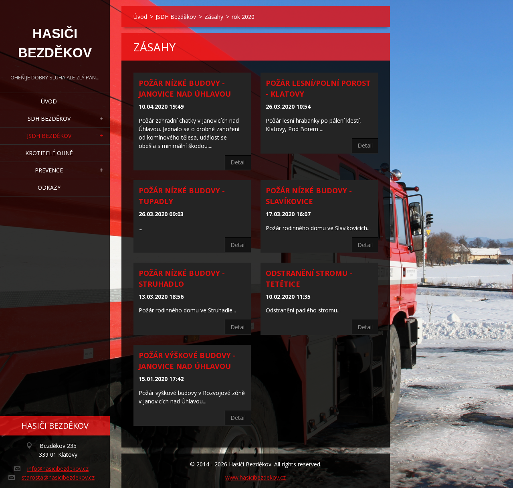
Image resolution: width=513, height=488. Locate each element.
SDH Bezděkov (49, 118)
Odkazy (49, 187)
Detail (238, 162)
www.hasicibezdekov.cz (255, 477)
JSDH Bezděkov (49, 136)
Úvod (49, 101)
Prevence (49, 170)
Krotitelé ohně (49, 153)
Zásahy (213, 16)
